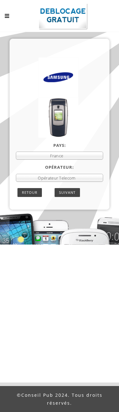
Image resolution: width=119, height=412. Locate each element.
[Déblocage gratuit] (59, 17)
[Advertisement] (59, 319)
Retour (29, 192)
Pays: (59, 145)
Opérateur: (59, 167)
